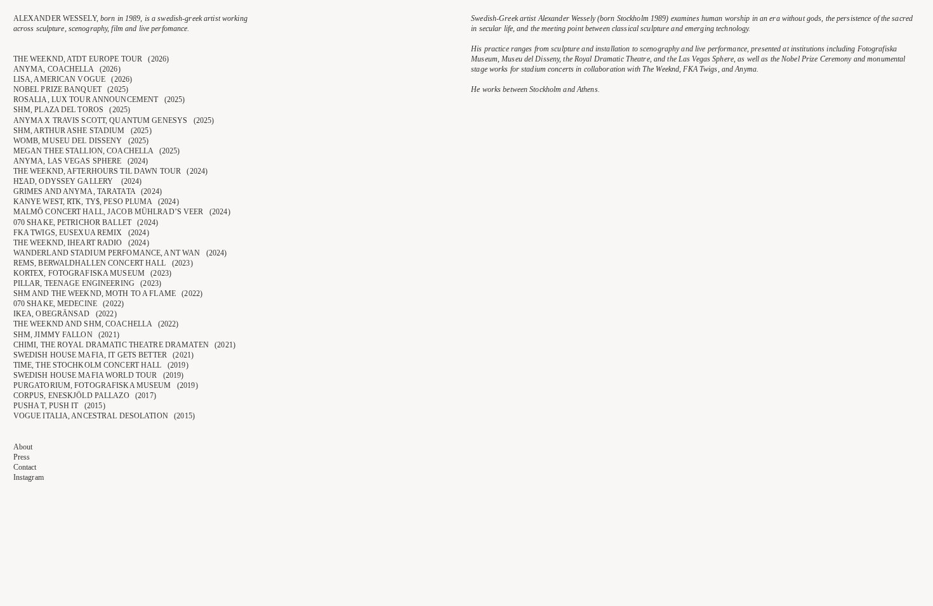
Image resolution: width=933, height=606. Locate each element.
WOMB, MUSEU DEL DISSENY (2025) (81, 140)
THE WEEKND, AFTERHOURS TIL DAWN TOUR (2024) (110, 171)
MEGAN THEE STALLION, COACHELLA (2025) (96, 150)
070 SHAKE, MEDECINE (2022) (68, 303)
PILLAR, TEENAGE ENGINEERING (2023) (87, 283)
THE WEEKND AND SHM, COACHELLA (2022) (96, 323)
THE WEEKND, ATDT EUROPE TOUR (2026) (91, 59)
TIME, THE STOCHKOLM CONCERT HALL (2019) (101, 365)
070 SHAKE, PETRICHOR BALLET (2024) (85, 222)
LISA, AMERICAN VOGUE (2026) (73, 79)
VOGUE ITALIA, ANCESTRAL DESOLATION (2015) (104, 415)
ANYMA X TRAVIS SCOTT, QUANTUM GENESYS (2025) (114, 120)
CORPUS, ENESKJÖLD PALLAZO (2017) (84, 395)
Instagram (28, 477)
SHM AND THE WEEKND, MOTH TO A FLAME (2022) (107, 293)
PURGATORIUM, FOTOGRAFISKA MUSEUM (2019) (105, 385)
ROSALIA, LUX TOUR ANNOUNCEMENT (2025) (99, 99)
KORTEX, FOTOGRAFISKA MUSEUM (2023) (92, 273)
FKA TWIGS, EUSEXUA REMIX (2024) (81, 232)
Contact (25, 467)
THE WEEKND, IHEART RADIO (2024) (81, 242)
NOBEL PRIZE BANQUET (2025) (70, 89)
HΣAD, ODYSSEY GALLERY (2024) (77, 181)
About (23, 446)
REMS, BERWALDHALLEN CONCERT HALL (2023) (103, 263)
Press (21, 457)
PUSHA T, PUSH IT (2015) (59, 405)
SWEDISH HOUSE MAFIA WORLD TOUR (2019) (98, 375)
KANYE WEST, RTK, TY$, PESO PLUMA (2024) (96, 201)
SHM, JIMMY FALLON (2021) (66, 334)
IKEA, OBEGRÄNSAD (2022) (65, 313)
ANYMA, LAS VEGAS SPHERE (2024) (81, 161)
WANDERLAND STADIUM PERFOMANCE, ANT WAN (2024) (120, 252)
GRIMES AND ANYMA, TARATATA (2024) (87, 191)
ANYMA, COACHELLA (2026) (67, 69)
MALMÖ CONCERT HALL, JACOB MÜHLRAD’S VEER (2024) (121, 211)
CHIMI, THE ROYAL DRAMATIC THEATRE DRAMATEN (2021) (124, 344)
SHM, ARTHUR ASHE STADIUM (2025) (82, 130)
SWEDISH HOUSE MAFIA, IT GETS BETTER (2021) (103, 355)
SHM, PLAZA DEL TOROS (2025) (72, 109)
